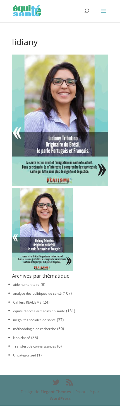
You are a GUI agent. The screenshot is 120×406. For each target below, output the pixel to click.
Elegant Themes (55, 391)
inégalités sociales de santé (34, 320)
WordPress (60, 398)
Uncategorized (24, 355)
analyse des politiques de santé (37, 293)
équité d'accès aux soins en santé (39, 311)
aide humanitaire (26, 284)
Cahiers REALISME (27, 302)
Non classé (21, 337)
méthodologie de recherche (34, 328)
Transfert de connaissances (34, 346)
